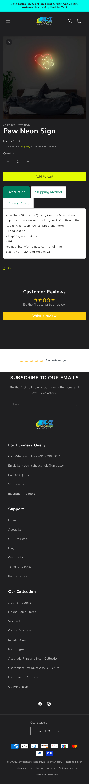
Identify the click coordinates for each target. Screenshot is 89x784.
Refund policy (17, 576)
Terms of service (45, 768)
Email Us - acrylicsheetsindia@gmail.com (36, 466)
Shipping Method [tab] (48, 192)
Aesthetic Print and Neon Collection (33, 659)
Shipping (25, 146)
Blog (11, 548)
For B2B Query (18, 475)
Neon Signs (16, 649)
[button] (8, 20)
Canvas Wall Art (19, 630)
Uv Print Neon (18, 687)
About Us (15, 530)
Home (12, 520)
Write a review (44, 316)
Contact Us (16, 557)
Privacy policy (24, 768)
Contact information (46, 774)
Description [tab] (16, 192)
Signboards (16, 484)
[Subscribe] (76, 405)
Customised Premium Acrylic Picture (33, 668)
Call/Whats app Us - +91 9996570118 (35, 456)
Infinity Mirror (17, 640)
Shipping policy (68, 768)
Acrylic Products (19, 603)
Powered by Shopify (51, 761)
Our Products (17, 539)
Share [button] (11, 268)
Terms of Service (19, 567)
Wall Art (14, 621)
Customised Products (23, 677)
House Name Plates (22, 612)
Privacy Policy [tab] (18, 203)
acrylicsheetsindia (27, 761)
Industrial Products (21, 494)
